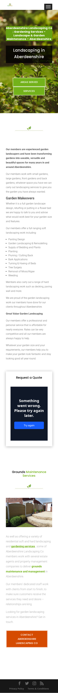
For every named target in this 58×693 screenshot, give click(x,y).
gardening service (22, 546)
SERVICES (29, 91)
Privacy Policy (16, 688)
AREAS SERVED (29, 82)
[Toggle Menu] (48, 6)
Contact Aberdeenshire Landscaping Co (27, 639)
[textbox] (29, 254)
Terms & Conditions (38, 688)
